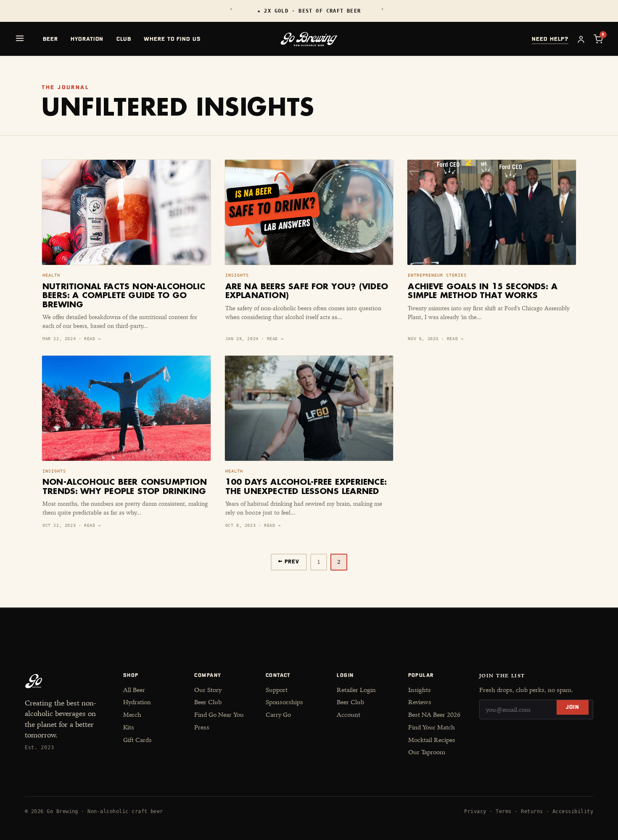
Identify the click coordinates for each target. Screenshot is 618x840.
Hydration (87, 39)
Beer (50, 39)
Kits (128, 727)
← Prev (288, 562)
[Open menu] (19, 38)
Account (348, 714)
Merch (132, 714)
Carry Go (278, 714)
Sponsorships (284, 702)
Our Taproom (426, 752)
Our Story (208, 690)
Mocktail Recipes (431, 740)
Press (201, 727)
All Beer (134, 690)
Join (572, 707)
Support (277, 690)
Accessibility (572, 811)
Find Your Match (431, 727)
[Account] (581, 39)
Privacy (475, 811)
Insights (419, 690)
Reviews (419, 702)
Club (123, 39)
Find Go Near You (219, 714)
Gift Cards (137, 740)
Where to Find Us (172, 39)
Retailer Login (356, 690)
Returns (532, 811)
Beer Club (208, 702)
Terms (503, 811)
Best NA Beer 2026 (434, 714)
